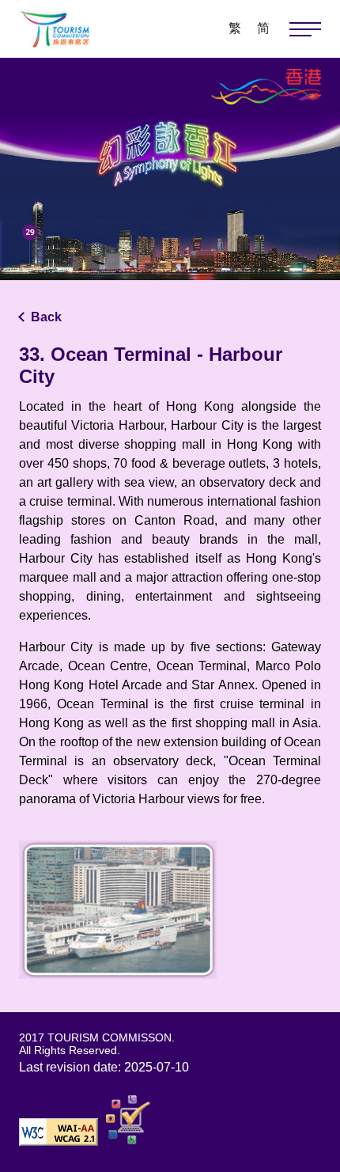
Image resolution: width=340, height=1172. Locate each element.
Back (46, 317)
